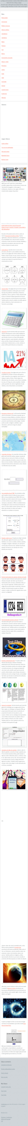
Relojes (3, 53)
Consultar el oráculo (6, 372)
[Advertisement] (14, 121)
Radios (3, 41)
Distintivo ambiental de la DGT (8, 660)
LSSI (2, 1121)
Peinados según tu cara (7, 538)
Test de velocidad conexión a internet (10, 619)
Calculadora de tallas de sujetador (9, 750)
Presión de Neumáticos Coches (8, 1069)
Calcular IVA (4, 331)
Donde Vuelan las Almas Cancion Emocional (11, 225)
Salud (3, 77)
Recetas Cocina (5, 159)
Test (3, 49)
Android (3, 85)
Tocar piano (3, 1091)
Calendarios (4, 37)
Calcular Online (5, 289)
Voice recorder (4, 1077)
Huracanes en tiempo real (7, 413)
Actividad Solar (18, 947)
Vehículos (4, 97)
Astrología (4, 81)
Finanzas (4, 45)
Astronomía (4, 21)
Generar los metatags (6, 705)
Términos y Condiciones (6, 1117)
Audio (3, 73)
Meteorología (5, 17)
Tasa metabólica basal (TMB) (8, 493)
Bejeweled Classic (5, 155)
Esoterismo (4, 93)
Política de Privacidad (5, 1119)
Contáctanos (4, 1104)
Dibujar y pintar (5, 61)
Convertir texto (5, 89)
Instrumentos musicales (7, 57)
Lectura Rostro (5, 250)
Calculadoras (4, 33)
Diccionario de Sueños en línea (12, 236)
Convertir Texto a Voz (6, 1087)
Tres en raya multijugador (7, 147)
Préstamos (4, 65)
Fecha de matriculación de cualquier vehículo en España (14, 577)
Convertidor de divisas (7, 454)
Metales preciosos (6, 25)
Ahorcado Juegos (5, 151)
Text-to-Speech (4, 1073)
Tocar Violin (3, 1095)
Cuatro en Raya (5, 143)
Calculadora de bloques (6, 1065)
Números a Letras (12, 988)
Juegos (3, 69)
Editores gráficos (5, 29)
